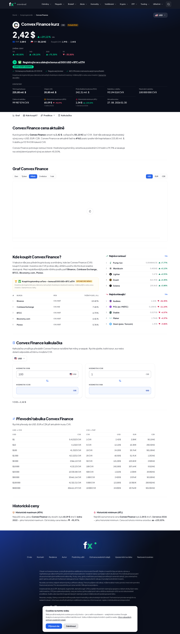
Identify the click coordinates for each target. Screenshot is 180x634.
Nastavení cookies (145, 557)
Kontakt (40, 557)
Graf (17, 115)
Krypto (123, 4)
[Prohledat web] (168, 4)
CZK (163, 176)
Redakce (53, 557)
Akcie (82, 4)
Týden (24, 176)
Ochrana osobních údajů (99, 557)
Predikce (48, 115)
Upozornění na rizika (123, 557)
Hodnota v (23, 368)
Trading (144, 4)
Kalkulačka (66, 115)
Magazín (58, 4)
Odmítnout (71, 626)
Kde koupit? (32, 115)
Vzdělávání (109, 4)
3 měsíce (43, 176)
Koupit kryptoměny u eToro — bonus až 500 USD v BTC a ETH (48, 281)
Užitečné (156, 4)
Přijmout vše (53, 626)
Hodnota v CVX (23, 385)
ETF (133, 4)
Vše (166, 256)
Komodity (95, 4)
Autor (64, 557)
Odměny (45, 4)
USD (149, 176)
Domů (15, 15)
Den (16, 176)
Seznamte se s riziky (28, 288)
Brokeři (71, 4)
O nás (29, 557)
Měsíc (33, 176)
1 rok (52, 176)
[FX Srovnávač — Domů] (90, 545)
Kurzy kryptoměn (26, 15)
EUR (156, 176)
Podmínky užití (78, 557)
